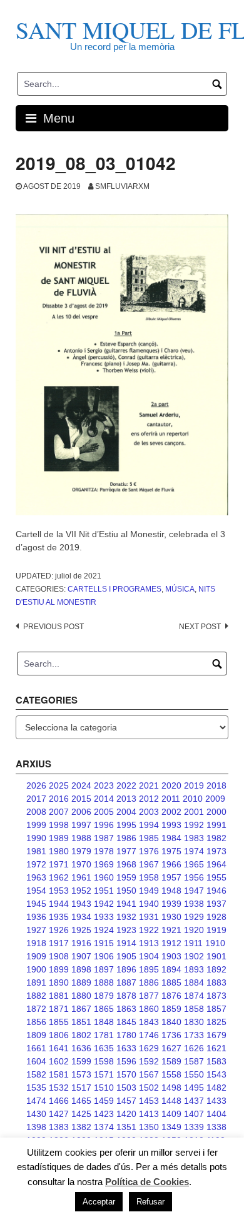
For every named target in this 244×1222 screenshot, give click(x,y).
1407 (194, 1114)
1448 (171, 1101)
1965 (194, 864)
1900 (36, 969)
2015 (81, 799)
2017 (36, 799)
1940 (149, 904)
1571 (104, 1074)
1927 (36, 930)
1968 (126, 864)
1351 (126, 1127)
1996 (104, 825)
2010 (193, 799)
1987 (104, 838)
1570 (126, 1074)
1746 (149, 1035)
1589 (171, 1061)
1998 (59, 825)
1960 (104, 877)
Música (180, 589)
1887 (126, 982)
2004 (126, 812)
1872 (36, 1009)
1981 (36, 851)
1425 (81, 1114)
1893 (194, 969)
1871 (59, 1009)
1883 (216, 982)
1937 (216, 904)
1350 (149, 1127)
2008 (36, 812)
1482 (216, 1088)
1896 (126, 969)
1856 (36, 1022)
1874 (194, 996)
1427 (59, 1114)
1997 (81, 825)
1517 (81, 1088)
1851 (81, 1022)
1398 (36, 1127)
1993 (171, 825)
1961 (81, 877)
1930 (171, 917)
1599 (81, 1061)
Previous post (53, 626)
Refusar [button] (150, 1201)
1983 (194, 838)
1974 (194, 851)
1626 (194, 1048)
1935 (59, 917)
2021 (149, 785)
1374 (104, 1127)
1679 (216, 1035)
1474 (36, 1101)
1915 (104, 943)
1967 (149, 864)
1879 (104, 996)
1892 (216, 969)
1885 (171, 982)
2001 (194, 812)
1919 (216, 930)
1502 (149, 1088)
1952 (81, 891)
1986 (126, 838)
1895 (149, 969)
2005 (104, 812)
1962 (59, 877)
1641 (59, 1048)
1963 (36, 877)
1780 (126, 1035)
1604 (36, 1061)
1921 (171, 930)
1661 (36, 1048)
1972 (36, 864)
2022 (126, 785)
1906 (104, 956)
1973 (216, 851)
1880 (81, 996)
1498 (171, 1088)
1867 (81, 1009)
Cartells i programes (114, 589)
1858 (194, 1009)
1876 (171, 996)
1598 (104, 1061)
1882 (36, 996)
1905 (126, 956)
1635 (104, 1048)
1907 (81, 956)
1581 (59, 1074)
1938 (194, 904)
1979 (81, 851)
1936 (36, 917)
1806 (59, 1035)
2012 (149, 799)
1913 (149, 943)
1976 (149, 851)
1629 (149, 1048)
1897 (104, 969)
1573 (81, 1074)
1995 (126, 825)
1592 (149, 1061)
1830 (194, 1022)
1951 (104, 891)
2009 (215, 799)
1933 (104, 917)
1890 (59, 982)
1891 (36, 982)
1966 (171, 864)
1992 (194, 825)
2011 (170, 799)
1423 (104, 1114)
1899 (59, 969)
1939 (171, 904)
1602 (59, 1061)
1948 (171, 891)
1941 (126, 904)
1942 (104, 904)
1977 (126, 851)
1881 (59, 996)
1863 (126, 1009)
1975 (171, 851)
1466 (59, 1101)
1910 (215, 943)
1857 (216, 1009)
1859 (171, 1009)
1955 (216, 877)
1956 (194, 877)
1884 (194, 982)
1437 (194, 1101)
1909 (36, 956)
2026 (36, 785)
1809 (36, 1035)
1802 (81, 1035)
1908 (59, 956)
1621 (216, 1048)
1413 (149, 1114)
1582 (36, 1074)
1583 (216, 1061)
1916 (81, 943)
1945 (36, 904)
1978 (104, 851)
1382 (81, 1127)
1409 (171, 1114)
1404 (216, 1114)
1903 (171, 956)
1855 (59, 1022)
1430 (36, 1114)
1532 (59, 1088)
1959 (126, 877)
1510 (104, 1088)
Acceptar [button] (99, 1201)
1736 (171, 1035)
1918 (36, 943)
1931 (149, 917)
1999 (36, 825)
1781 (104, 1035)
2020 (171, 785)
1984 (171, 838)
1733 (194, 1035)
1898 (81, 969)
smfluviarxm (122, 186)
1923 (126, 930)
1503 (126, 1088)
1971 (59, 864)
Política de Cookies (147, 1181)
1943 (81, 904)
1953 (59, 891)
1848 (104, 1022)
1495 (194, 1088)
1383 (59, 1127)
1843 (149, 1022)
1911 (193, 943)
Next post (200, 626)
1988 (81, 838)
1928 (216, 917)
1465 (81, 1101)
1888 (104, 982)
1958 (149, 877)
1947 (194, 891)
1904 (149, 956)
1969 (104, 864)
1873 (216, 996)
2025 (59, 785)
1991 (216, 825)
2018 (216, 785)
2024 (81, 785)
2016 (59, 799)
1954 (36, 891)
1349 (171, 1127)
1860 (149, 1009)
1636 (81, 1048)
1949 (149, 891)
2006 (81, 812)
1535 (36, 1088)
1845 (126, 1022)
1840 (171, 1022)
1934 (81, 917)
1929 (194, 917)
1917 (59, 943)
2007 (59, 812)
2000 (216, 812)
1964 (216, 864)
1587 (194, 1061)
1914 (126, 943)
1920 (194, 930)
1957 (171, 877)
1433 (216, 1101)
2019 (194, 785)
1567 (149, 1074)
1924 (104, 930)
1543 (216, 1074)
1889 (81, 982)
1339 (194, 1127)
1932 (126, 917)
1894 (171, 969)
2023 (104, 785)
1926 (59, 930)
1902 (194, 956)
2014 (104, 799)
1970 (81, 864)
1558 (171, 1074)
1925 (81, 930)
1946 (216, 891)
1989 (59, 838)
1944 (59, 904)
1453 (149, 1101)
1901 (216, 956)
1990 (36, 838)
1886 (149, 982)
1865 (104, 1009)
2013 (126, 799)
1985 (149, 838)
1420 (126, 1114)
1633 (126, 1048)
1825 (216, 1022)
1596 (126, 1061)
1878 (126, 996)
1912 (171, 943)
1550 (194, 1074)
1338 (216, 1127)
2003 (149, 812)
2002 (171, 812)
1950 (126, 891)
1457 (126, 1101)
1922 (149, 930)
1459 (104, 1101)
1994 (149, 825)
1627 (171, 1048)
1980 (59, 851)
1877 (149, 996)
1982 (216, 838)
